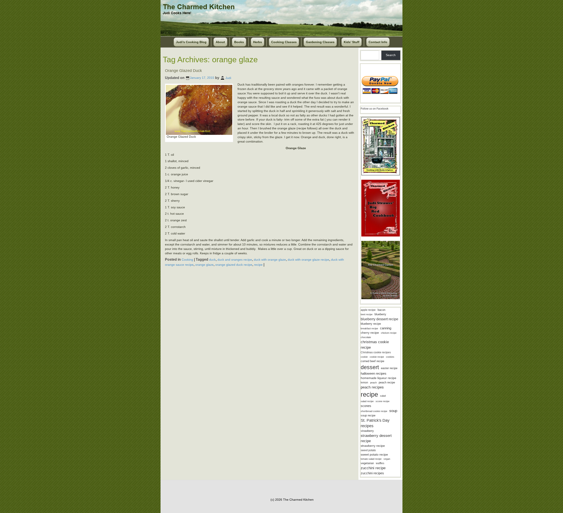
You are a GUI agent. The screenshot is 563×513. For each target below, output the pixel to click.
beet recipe (367, 314)
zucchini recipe (373, 468)
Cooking (187, 259)
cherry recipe (370, 332)
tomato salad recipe (371, 459)
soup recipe (368, 415)
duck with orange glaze (270, 259)
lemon (364, 382)
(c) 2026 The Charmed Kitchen (292, 499)
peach (373, 382)
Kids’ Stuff (351, 42)
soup (393, 411)
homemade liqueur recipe (378, 378)
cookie (364, 356)
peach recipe (387, 382)
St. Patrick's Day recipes (375, 423)
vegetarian (367, 463)
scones (366, 406)
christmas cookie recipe (375, 345)
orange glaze (204, 264)
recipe (258, 264)
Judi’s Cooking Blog (191, 42)
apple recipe (368, 309)
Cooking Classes (284, 42)
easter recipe (389, 368)
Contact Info (378, 42)
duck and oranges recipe (235, 259)
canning (385, 328)
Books (239, 42)
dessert (370, 367)
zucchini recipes (372, 473)
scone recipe (382, 401)
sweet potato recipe (374, 454)
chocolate (366, 337)
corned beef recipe (372, 361)
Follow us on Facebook (374, 108)
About (220, 42)
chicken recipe (389, 333)
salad (383, 395)
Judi (228, 77)
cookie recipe (377, 356)
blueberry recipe (371, 323)
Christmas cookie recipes (376, 352)
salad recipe (367, 401)
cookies (390, 356)
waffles (380, 463)
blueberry (380, 314)
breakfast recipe (369, 328)
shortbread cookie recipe (374, 411)
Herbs (257, 42)
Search (391, 55)
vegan (387, 459)
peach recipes (372, 387)
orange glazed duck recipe (233, 264)
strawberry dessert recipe (376, 438)
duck (212, 259)
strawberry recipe (373, 445)
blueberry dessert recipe (379, 319)
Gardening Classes (320, 42)
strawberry (367, 430)
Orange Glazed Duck (183, 70)
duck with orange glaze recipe (308, 259)
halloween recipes (373, 373)
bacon (381, 309)
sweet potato (368, 450)
